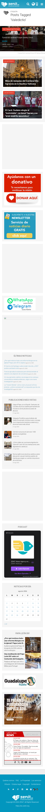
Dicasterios (9, 61)
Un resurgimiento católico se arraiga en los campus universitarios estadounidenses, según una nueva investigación (21, 379)
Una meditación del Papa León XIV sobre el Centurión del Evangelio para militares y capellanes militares (14, 659)
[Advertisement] (22, 146)
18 (12, 611)
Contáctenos (35, 784)
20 (22, 611)
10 (7, 607)
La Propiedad (25, 780)
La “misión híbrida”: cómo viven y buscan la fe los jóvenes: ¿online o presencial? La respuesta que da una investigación (22, 387)
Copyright (26, 784)
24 (7, 615)
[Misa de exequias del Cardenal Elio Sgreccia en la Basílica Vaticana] (22, 73)
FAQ (17, 780)
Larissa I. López (7, 46)
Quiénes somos (8, 780)
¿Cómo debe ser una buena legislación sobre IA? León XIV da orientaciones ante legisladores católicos (26, 444)
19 (17, 611)
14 (28, 607)
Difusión (7, 784)
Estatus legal (16, 784)
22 (33, 611)
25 (12, 615)
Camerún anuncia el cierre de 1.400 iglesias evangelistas (24, 433)
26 (17, 615)
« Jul (5, 624)
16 (38, 607)
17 (7, 611)
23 (38, 611)
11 (12, 607)
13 (22, 607)
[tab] (13, 734)
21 (28, 611)
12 (17, 607)
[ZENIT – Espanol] (12, 4)
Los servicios (36, 780)
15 (33, 607)
